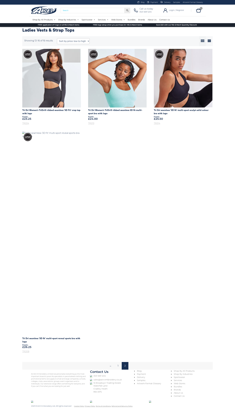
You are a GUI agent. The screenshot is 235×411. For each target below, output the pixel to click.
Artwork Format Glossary (193, 2)
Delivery (167, 2)
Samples (176, 2)
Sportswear (87, 20)
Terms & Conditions (103, 406)
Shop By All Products (43, 20)
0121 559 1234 (100, 376)
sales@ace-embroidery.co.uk (108, 380)
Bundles (131, 20)
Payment (154, 2)
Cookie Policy (79, 406)
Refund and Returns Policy (122, 406)
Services (102, 20)
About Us (152, 20)
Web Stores (116, 20)
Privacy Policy (90, 406)
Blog (142, 2)
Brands (141, 20)
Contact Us (164, 20)
